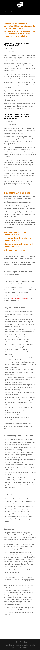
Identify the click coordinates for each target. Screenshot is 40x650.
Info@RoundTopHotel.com (18, 298)
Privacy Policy (23, 647)
